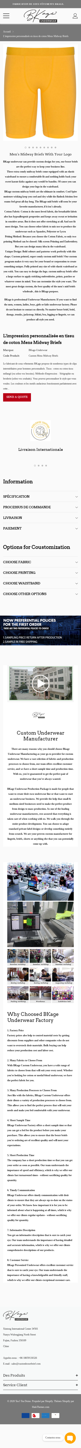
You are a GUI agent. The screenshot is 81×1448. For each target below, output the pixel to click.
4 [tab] (37, 147)
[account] (75, 16)
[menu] (6, 16)
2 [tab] (29, 147)
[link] (40, 683)
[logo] (40, 16)
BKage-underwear (38, 350)
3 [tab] (33, 147)
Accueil (7, 31)
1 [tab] (25, 147)
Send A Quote (17, 397)
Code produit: (11, 355)
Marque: (8, 350)
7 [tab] (48, 147)
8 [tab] (52, 147)
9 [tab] (55, 147)
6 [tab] (44, 147)
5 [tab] (40, 147)
